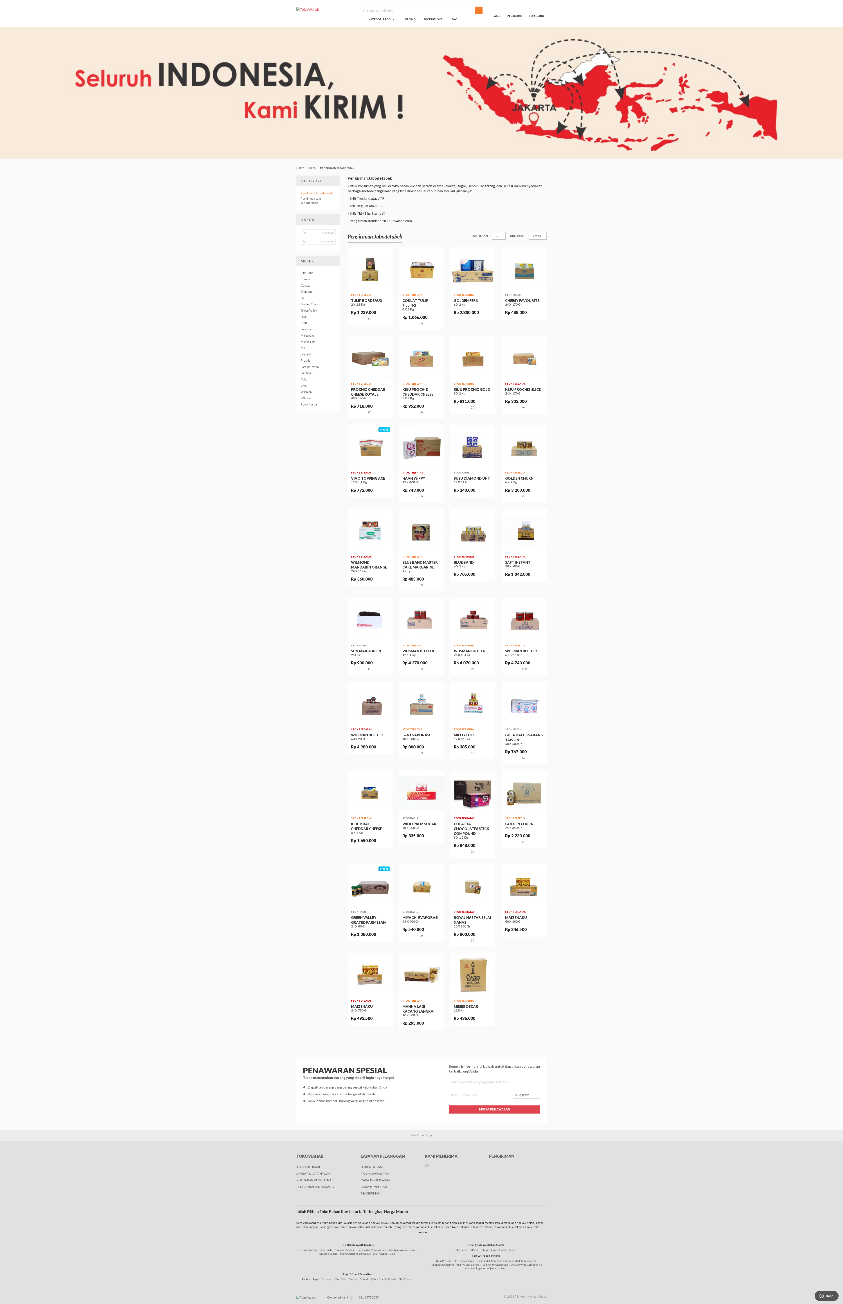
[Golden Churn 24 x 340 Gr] (524, 793)
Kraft (304, 323)
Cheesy (305, 279)
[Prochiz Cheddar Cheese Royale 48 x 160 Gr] (370, 358)
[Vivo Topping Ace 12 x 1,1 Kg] (370, 447)
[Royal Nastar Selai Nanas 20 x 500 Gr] (472, 886)
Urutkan (517, 236)
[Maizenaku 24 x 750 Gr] (370, 975)
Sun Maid (307, 373)
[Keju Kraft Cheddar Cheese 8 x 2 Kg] (370, 793)
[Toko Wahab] (325, 9)
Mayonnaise (463, 1250)
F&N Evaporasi (416, 735)
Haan (304, 316)
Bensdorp (327, 1279)
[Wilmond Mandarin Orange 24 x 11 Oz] (370, 531)
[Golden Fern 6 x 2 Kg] (472, 269)
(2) (421, 323)
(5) (472, 407)
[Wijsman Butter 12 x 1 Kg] (421, 620)
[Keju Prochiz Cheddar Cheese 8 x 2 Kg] (421, 358)
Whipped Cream (328, 1253)
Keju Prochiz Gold (472, 389)
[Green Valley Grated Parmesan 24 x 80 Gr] (370, 886)
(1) (369, 318)
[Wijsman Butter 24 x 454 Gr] (472, 620)
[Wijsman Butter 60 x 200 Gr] (370, 704)
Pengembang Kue (307, 1250)
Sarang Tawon (310, 367)
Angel (316, 1279)
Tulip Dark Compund (442, 1264)
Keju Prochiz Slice (523, 389)
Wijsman (306, 392)
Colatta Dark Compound (520, 1261)
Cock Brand (379, 1279)
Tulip (304, 379)
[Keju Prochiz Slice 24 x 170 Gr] (524, 358)
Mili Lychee (464, 735)
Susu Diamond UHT (472, 478)
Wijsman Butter (418, 651)
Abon (512, 1250)
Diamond (307, 291)
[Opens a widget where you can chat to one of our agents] (826, 1296)
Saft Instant (517, 562)
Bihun (484, 1250)
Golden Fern (466, 300)
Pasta (475, 1250)
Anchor (306, 1279)
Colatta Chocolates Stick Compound (471, 829)
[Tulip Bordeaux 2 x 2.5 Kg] (370, 269)
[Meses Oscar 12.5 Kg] (472, 975)
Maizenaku (308, 335)
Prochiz (305, 360)
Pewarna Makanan (344, 1250)
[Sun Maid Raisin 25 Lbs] (370, 620)
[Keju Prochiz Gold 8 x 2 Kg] (472, 358)
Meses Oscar (466, 1006)
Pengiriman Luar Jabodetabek (311, 200)
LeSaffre (306, 329)
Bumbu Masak (498, 1250)
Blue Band (307, 272)
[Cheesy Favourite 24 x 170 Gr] (524, 269)
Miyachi (306, 354)
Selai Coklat (364, 1253)
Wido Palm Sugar (419, 824)
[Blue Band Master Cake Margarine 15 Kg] (421, 531)
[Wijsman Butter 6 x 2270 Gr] (524, 620)
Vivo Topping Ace (368, 478)
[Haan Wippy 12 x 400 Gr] (421, 447)
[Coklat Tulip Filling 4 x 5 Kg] (421, 269)
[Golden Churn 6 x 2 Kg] (524, 447)
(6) (524, 407)
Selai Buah (326, 1250)
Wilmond (306, 398)
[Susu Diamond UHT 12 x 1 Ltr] (472, 447)
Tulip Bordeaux (366, 300)
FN (302, 298)
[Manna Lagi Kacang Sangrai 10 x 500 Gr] (421, 975)
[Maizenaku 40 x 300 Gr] (524, 886)
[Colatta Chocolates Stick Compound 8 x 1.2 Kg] (472, 793)
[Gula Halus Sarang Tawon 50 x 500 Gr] (524, 704)
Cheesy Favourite (522, 300)
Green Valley (309, 310)
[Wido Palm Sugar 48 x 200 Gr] (421, 793)
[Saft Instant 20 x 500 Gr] (524, 531)
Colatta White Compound (525, 1264)
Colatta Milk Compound (490, 1261)
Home (300, 168)
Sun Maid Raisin (366, 651)
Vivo (304, 385)
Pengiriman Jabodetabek (337, 168)
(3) (421, 412)
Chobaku (365, 1279)
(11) (524, 669)
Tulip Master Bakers (467, 1264)
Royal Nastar (309, 404)
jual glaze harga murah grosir (400, 1250)
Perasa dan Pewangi (369, 1250)
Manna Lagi (308, 342)
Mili (303, 348)
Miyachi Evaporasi (420, 917)
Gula (392, 1253)
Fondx (408, 1279)
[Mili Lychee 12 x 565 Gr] (472, 704)
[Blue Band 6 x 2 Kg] (472, 531)
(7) (369, 412)
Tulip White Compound (494, 1264)
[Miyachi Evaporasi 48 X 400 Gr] (421, 886)
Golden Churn (310, 304)
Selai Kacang (380, 1253)
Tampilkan (479, 236)
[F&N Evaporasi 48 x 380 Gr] (421, 704)
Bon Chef (340, 1279)
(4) (472, 940)
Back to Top (421, 1135)
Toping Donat (347, 1253)
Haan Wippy (413, 478)
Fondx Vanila (466, 1261)
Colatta (305, 285)
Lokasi (312, 168)
